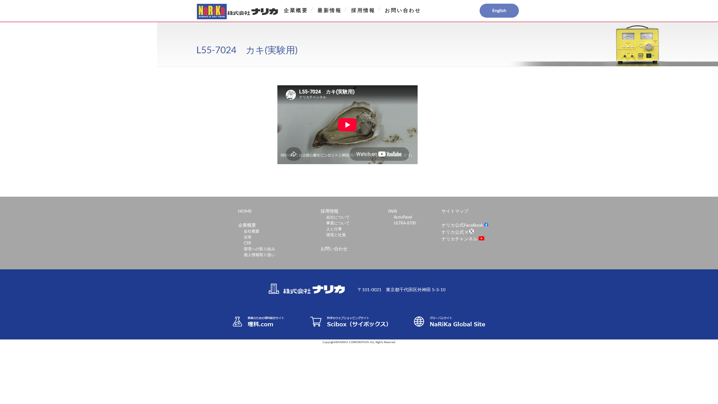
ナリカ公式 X (455, 232)
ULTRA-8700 (405, 223)
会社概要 (251, 231)
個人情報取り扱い (259, 255)
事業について (338, 223)
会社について (338, 217)
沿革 (248, 237)
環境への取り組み (259, 249)
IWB (392, 211)
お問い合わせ (403, 10)
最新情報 (329, 10)
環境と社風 (336, 235)
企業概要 (296, 10)
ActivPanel (403, 217)
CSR (247, 243)
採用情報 (363, 10)
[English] (479, 11)
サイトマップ (454, 211)
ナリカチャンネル (459, 239)
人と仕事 (334, 229)
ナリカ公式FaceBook (462, 225)
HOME (245, 211)
